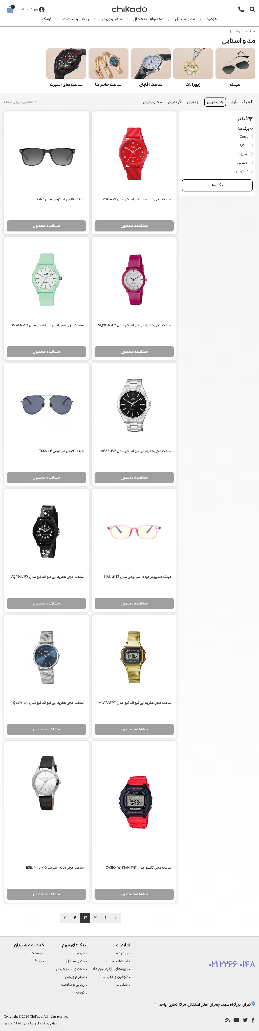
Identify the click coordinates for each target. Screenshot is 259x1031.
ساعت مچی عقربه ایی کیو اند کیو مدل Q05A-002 (48, 703)
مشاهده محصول (134, 225)
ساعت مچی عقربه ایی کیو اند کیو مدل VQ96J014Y (47, 577)
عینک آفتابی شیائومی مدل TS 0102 (59, 199)
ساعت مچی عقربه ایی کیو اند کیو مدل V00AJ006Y (48, 325)
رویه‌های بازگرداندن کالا (110, 968)
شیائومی (242, 171)
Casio (244, 136)
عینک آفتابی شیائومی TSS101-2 (61, 451)
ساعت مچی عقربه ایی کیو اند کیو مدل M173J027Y (134, 703)
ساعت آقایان (150, 85)
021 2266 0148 (231, 965)
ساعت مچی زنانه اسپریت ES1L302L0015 (55, 867)
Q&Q (244, 145)
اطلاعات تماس (117, 961)
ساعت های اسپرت (66, 85)
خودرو (212, 19)
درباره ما (121, 953)
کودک (47, 19)
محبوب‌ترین (152, 102)
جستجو (36, 953)
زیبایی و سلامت (76, 19)
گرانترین (174, 102)
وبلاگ (37, 961)
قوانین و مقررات (115, 976)
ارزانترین (193, 102)
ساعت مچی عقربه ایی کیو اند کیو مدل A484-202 (136, 451)
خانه (252, 31)
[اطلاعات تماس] (241, 9)
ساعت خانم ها (108, 85)
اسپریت (243, 154)
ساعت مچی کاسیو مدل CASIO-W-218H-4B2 (138, 867)
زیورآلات (193, 85)
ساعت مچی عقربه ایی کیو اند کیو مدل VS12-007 (137, 199)
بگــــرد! (217, 185)
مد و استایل (185, 19)
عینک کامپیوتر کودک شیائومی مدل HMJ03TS (137, 577)
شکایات (122, 984)
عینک (235, 85)
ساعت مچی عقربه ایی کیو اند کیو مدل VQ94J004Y (134, 325)
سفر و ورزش (111, 19)
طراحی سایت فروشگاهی (41, 1023)
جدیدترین (215, 102)
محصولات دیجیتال (148, 19)
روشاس (242, 162)
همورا (8, 1023)
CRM (17, 1023)
